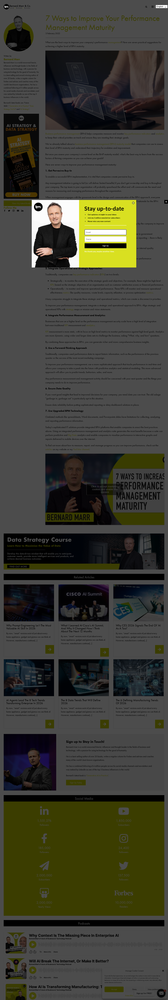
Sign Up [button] (105, 246)
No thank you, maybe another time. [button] (99, 251)
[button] (133, 202)
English (160, 7)
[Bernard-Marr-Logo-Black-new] (17, 5)
